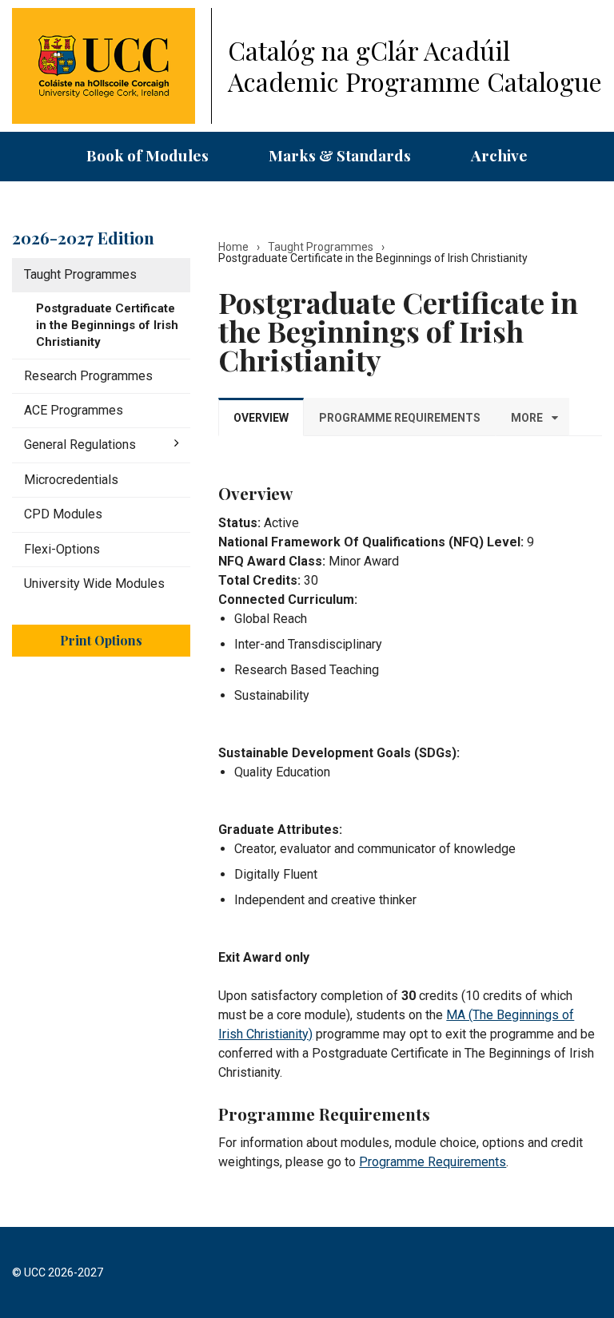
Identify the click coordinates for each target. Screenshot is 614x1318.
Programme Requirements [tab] (399, 417)
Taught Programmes (80, 274)
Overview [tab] (261, 417)
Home (233, 246)
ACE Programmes (73, 410)
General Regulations (80, 444)
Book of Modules (147, 155)
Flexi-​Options (62, 549)
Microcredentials (71, 479)
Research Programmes (88, 375)
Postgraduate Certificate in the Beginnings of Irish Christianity (107, 325)
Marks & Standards (340, 155)
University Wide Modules (94, 583)
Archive (499, 155)
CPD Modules (63, 514)
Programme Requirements (432, 1161)
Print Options (101, 640)
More (527, 417)
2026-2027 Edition (83, 237)
